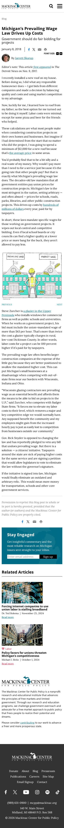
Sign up (48, 556)
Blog (4, 18)
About (25, 771)
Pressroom (48, 771)
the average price (20, 153)
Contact (42, 782)
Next (59, 304)
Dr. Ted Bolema (10, 613)
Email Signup (25, 782)
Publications (18, 776)
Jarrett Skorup (24, 58)
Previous (7, 304)
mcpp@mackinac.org (43, 802)
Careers (34, 776)
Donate (13, 771)
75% (57, 53)
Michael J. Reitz (10, 659)
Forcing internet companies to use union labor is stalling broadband (25, 607)
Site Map (48, 776)
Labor (8, 648)
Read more (8, 617)
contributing (27, 722)
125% (61, 53)
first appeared (42, 67)
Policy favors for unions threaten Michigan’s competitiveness (24, 654)
